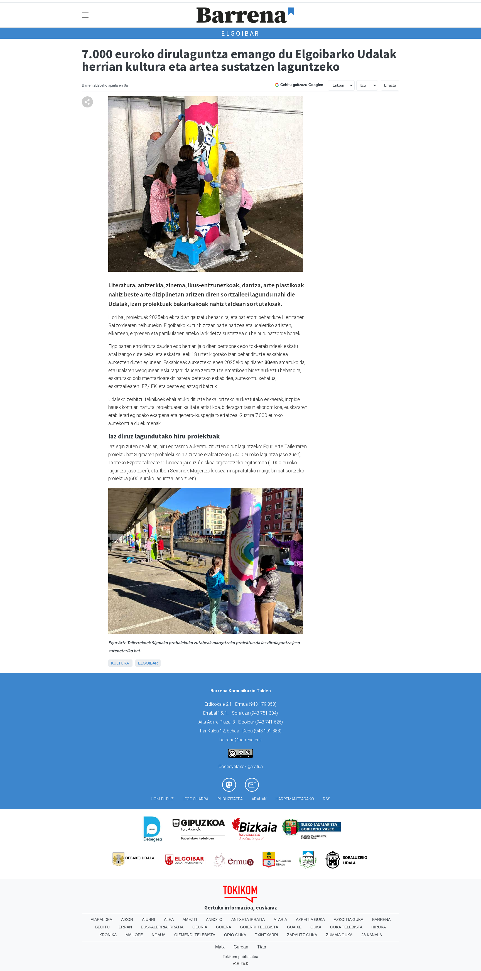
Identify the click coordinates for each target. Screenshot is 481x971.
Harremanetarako (295, 799)
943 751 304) (265, 713)
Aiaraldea (101, 919)
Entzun (338, 85)
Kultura (120, 663)
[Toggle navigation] (85, 15)
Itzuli (363, 85)
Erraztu (390, 85)
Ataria (280, 919)
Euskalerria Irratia (162, 927)
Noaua (158, 935)
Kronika (108, 935)
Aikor (127, 919)
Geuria (199, 927)
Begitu (102, 927)
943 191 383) (268, 731)
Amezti (190, 919)
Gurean (241, 947)
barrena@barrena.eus (240, 739)
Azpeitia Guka (310, 919)
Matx (220, 947)
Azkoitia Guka (348, 919)
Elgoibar (240, 33)
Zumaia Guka (339, 935)
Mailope (134, 935)
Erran (125, 927)
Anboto (214, 919)
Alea (169, 919)
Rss (326, 799)
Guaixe (294, 927)
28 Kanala (371, 935)
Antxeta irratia (248, 919)
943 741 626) (270, 722)
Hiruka (378, 927)
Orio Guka (235, 935)
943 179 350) (263, 704)
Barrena (381, 919)
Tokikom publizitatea (240, 956)
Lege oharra (195, 799)
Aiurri (148, 919)
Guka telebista (346, 927)
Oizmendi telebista (194, 935)
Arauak (259, 799)
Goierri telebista (259, 927)
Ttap (261, 947)
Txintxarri (266, 935)
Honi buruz (162, 799)
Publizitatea (230, 799)
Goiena (223, 927)
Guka (315, 927)
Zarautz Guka (302, 935)
